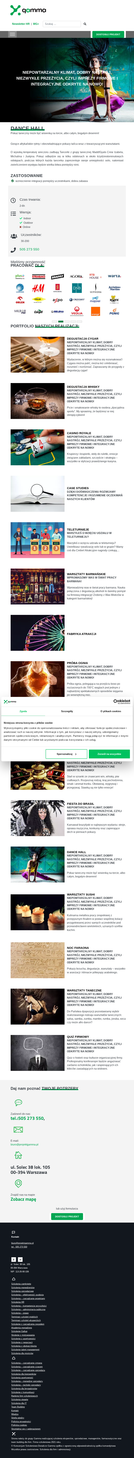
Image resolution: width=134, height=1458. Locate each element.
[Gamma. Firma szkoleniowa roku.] (28, 10)
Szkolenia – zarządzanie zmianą (26, 1363)
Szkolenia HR (17, 1302)
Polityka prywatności (21, 1421)
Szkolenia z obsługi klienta (24, 1346)
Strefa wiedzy (17, 1418)
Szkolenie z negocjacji (22, 1342)
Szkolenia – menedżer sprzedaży (27, 1381)
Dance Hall (76, 852)
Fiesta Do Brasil (80, 803)
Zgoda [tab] (23, 711)
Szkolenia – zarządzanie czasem (27, 1366)
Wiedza (14, 1414)
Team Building (18, 1407)
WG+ (36, 24)
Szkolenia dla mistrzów (22, 1353)
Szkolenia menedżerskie (22, 1287)
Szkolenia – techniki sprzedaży (26, 1385)
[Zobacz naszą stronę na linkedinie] (20, 1259)
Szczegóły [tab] (67, 711)
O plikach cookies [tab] (110, 711)
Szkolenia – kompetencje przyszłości (29, 1306)
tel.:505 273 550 (27, 1118)
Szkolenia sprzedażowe (22, 1291)
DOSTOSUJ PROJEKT (108, 34)
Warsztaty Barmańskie (86, 574)
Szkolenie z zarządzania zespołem (27, 1324)
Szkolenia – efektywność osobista (27, 1295)
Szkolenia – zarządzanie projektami (28, 1298)
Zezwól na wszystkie (109, 753)
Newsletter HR (21, 24)
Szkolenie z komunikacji (22, 1392)
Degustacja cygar (82, 338)
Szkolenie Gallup (19, 1331)
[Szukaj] (84, 24)
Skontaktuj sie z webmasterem (26, 1429)
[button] (10, 294)
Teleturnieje (78, 529)
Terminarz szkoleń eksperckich (26, 1320)
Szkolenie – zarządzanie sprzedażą (28, 1370)
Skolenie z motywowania (23, 1335)
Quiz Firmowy (78, 1036)
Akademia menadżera (21, 1328)
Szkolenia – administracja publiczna (28, 1309)
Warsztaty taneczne (84, 990)
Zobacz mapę (23, 1199)
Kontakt (15, 1410)
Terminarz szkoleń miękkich (24, 1317)
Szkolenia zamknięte (21, 1284)
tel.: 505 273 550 (19, 1247)
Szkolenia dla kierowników (23, 1374)
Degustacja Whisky (83, 386)
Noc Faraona (78, 947)
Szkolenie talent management (25, 1349)
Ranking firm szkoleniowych (24, 1396)
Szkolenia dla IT (19, 1403)
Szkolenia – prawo (20, 1313)
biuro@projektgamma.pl (24, 1144)
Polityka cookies (19, 1425)
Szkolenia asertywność (22, 1377)
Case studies (78, 488)
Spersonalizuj (64, 753)
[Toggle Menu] (12, 34)
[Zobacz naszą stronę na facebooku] (14, 1259)
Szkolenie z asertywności (23, 1338)
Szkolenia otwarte (19, 1399)
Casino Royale (79, 433)
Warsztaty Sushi (81, 894)
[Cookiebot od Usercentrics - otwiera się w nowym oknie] (116, 701)
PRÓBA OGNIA (77, 663)
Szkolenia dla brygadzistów (24, 1388)
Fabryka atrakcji (81, 634)
